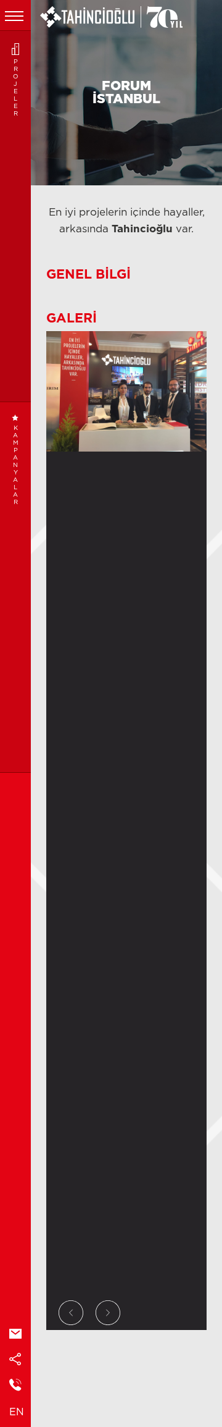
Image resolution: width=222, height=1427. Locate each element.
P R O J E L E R (15, 88)
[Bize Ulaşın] (15, 1386)
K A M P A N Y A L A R (15, 465)
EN (16, 1412)
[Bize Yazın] (15, 1335)
